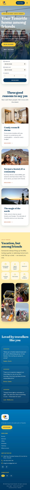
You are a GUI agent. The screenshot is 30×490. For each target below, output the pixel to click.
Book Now (20, 3)
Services (3, 438)
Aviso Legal (9, 486)
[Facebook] (6, 466)
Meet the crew (9, 49)
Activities (3, 443)
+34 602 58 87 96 (8, 460)
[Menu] (27, 2)
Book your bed (9, 44)
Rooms (3, 436)
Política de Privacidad (18, 486)
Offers (3, 441)
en (3, 475)
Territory (3, 446)
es (11, 475)
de (7, 475)
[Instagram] (2, 466)
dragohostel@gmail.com (10, 463)
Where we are (5, 448)
